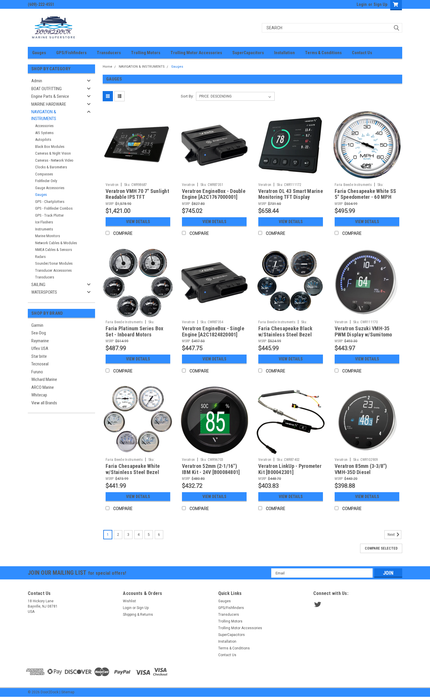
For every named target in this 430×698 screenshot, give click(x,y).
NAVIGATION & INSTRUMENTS (43, 115)
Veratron (112, 185)
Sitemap (67, 692)
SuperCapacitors (248, 52)
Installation (284, 52)
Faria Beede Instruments (353, 185)
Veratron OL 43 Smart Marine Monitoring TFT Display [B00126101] (290, 197)
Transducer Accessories (53, 270)
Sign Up (380, 4)
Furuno (37, 371)
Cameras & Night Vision (53, 153)
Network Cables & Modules (56, 243)
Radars (40, 256)
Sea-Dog (38, 333)
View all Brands (44, 403)
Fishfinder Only (46, 181)
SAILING (38, 284)
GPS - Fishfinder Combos (54, 208)
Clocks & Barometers (51, 167)
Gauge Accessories (49, 188)
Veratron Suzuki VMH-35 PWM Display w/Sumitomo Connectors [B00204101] (363, 334)
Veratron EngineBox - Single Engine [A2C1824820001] (213, 331)
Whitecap (39, 395)
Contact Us (362, 52)
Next (392, 535)
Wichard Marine (44, 379)
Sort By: (187, 96)
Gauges (39, 52)
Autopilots (43, 139)
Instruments (44, 229)
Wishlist (129, 601)
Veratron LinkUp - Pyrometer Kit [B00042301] (289, 469)
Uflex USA (39, 348)
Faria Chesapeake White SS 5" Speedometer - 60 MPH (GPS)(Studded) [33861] (365, 197)
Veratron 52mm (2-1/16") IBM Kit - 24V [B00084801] (211, 469)
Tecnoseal (40, 364)
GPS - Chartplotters (49, 201)
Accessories (44, 126)
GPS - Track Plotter (49, 215)
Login (362, 4)
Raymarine (40, 340)
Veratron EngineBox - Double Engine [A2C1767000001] (213, 194)
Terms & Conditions (323, 52)
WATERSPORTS (44, 292)
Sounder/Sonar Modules (54, 263)
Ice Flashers (44, 222)
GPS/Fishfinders (71, 52)
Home (107, 67)
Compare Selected (381, 548)
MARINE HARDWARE (48, 104)
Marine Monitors (47, 236)
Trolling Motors (145, 52)
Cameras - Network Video (54, 160)
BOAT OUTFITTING (46, 88)
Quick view (138, 175)
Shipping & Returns (138, 615)
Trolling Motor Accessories (196, 52)
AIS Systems (44, 133)
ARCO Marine (42, 387)
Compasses (44, 174)
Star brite (39, 356)
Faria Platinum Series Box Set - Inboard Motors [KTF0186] (134, 334)
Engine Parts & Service (50, 96)
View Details (138, 221)
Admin (36, 80)
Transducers (109, 52)
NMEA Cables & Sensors (53, 249)
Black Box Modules (49, 146)
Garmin (37, 325)
